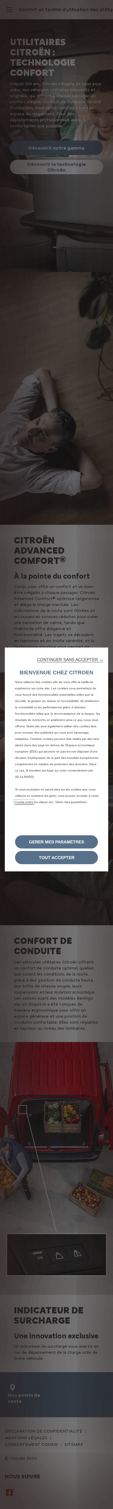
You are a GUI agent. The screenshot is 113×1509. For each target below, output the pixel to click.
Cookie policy (24, 802)
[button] (70, 659)
